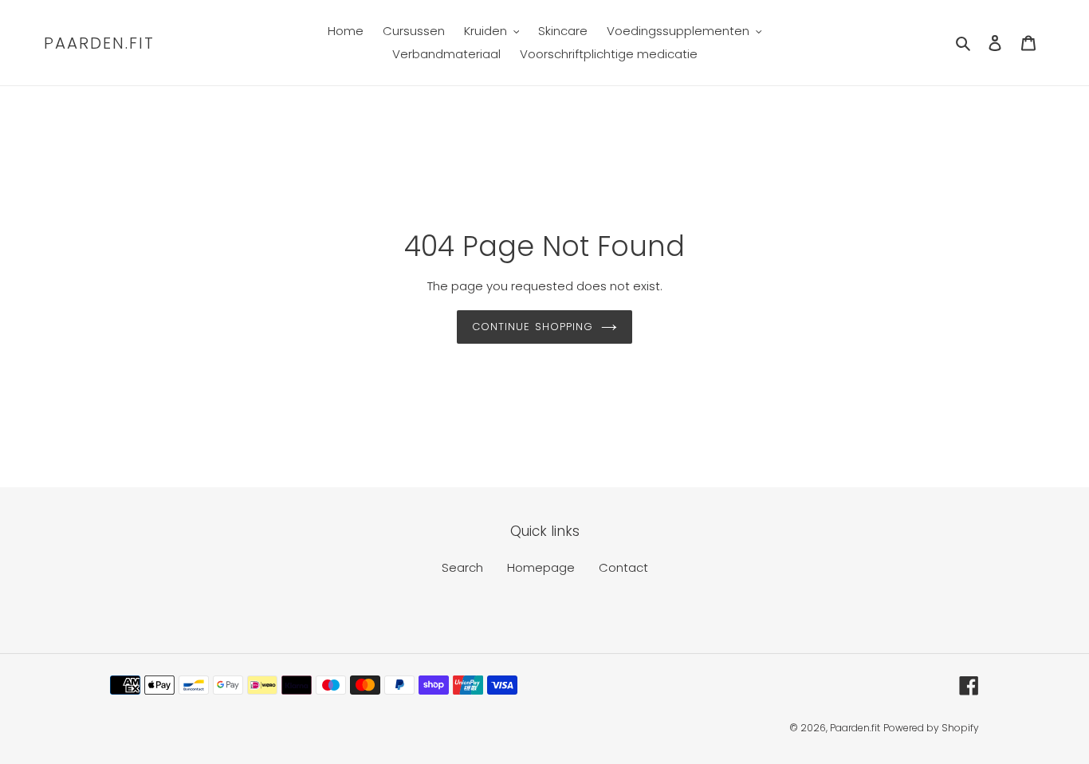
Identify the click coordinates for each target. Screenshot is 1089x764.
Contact (623, 567)
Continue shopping (532, 326)
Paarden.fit (99, 43)
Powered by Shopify (931, 727)
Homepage (541, 567)
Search (462, 567)
